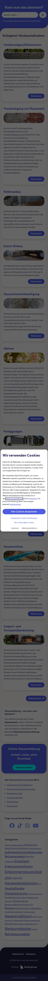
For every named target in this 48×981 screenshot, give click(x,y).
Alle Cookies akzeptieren (24, 511)
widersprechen (15, 504)
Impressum (33, 498)
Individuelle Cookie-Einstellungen (24, 518)
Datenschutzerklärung (14, 498)
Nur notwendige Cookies (24, 523)
